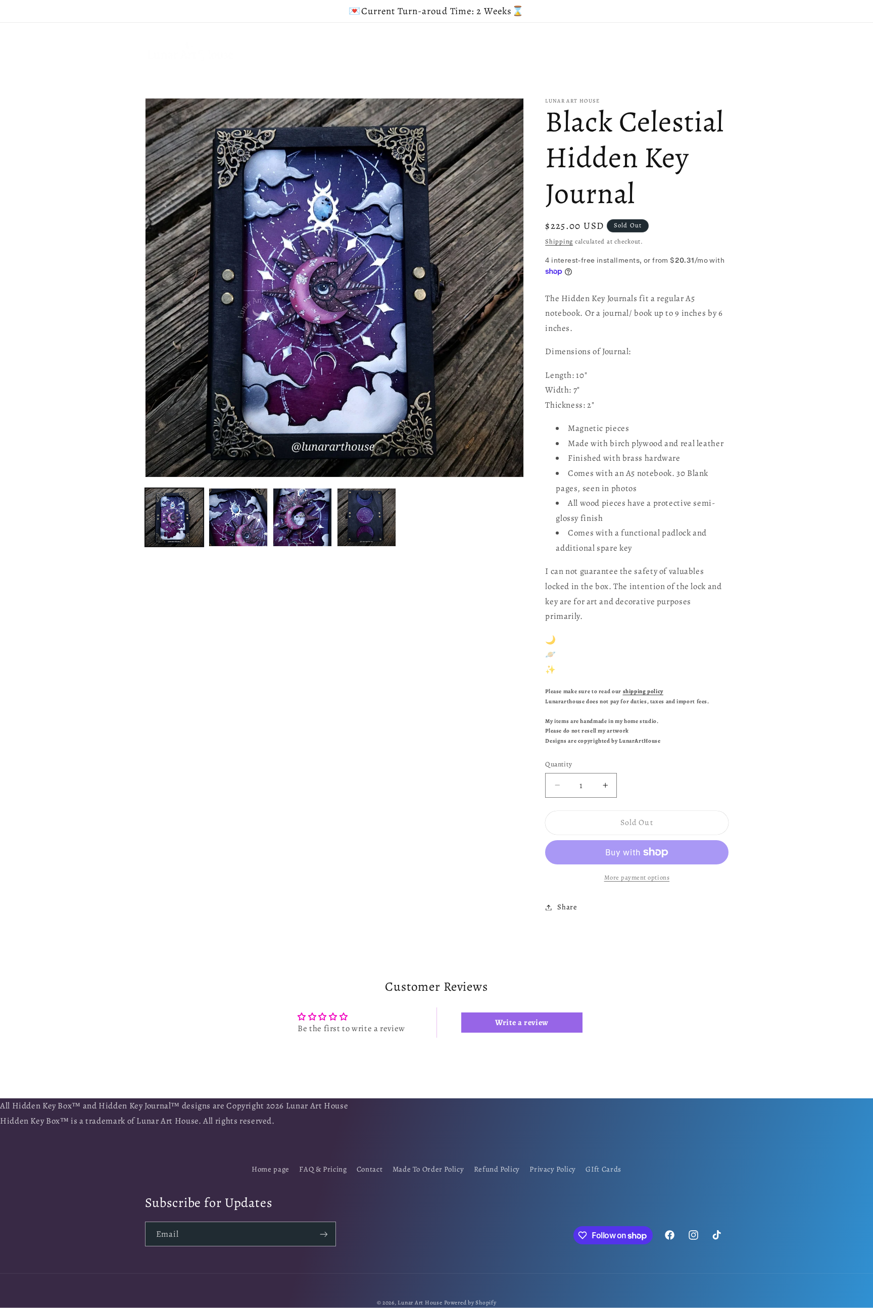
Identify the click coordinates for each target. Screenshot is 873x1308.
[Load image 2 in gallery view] (238, 517)
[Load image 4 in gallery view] (366, 517)
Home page (270, 1170)
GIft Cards (603, 1170)
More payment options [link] (637, 877)
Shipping (559, 241)
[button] (301, 40)
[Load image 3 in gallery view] (302, 517)
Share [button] (567, 907)
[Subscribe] (323, 1234)
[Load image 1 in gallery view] (174, 517)
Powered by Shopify (470, 1302)
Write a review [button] (522, 1022)
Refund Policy (497, 1170)
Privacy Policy (552, 1170)
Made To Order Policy (428, 1170)
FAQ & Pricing (323, 1170)
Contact (369, 1170)
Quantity (558, 764)
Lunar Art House (420, 1302)
